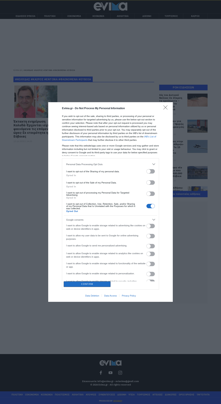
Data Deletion (92, 295)
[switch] (150, 171)
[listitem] (110, 164)
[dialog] (110, 202)
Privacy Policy (129, 295)
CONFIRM (87, 284)
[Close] (166, 108)
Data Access (110, 295)
